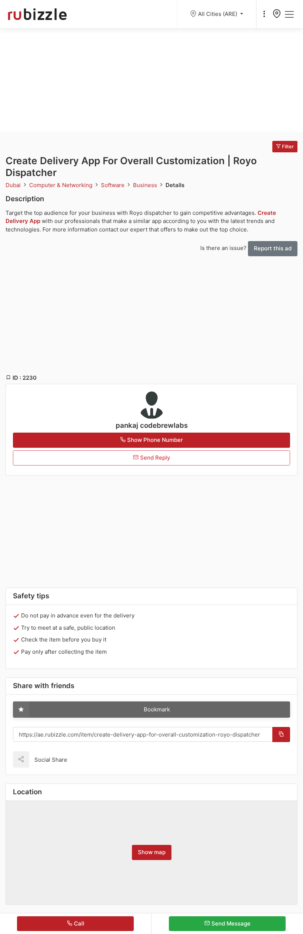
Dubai (14, 185)
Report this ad (273, 248)
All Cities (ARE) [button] (218, 13)
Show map (152, 852)
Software (113, 185)
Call (78, 923)
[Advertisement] (151, 80)
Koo (85, 759)
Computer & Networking (61, 185)
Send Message (230, 923)
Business (146, 185)
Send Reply (154, 457)
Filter (287, 146)
